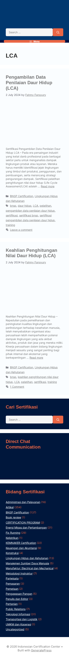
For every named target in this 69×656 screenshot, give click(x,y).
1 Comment (17, 386)
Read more (47, 186)
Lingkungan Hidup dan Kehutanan (27, 558)
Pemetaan (12, 588)
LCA (35, 205)
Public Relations (15, 609)
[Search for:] (29, 32)
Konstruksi (12, 553)
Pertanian (12, 603)
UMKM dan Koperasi (18, 624)
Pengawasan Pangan (19, 593)
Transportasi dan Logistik (21, 619)
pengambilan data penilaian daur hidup (30, 210)
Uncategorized (15, 629)
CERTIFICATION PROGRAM (23, 522)
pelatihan (45, 205)
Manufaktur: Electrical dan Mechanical (29, 568)
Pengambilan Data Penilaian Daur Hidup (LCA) (29, 82)
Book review (13, 517)
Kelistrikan (12, 537)
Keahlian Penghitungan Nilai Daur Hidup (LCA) (31, 253)
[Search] (58, 32)
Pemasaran (13, 583)
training (10, 225)
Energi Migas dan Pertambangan (26, 527)
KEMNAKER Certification (21, 542)
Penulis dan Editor (17, 599)
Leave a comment (21, 229)
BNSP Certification (21, 196)
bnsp (13, 205)
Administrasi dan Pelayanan (23, 502)
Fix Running (13, 532)
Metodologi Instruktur (19, 573)
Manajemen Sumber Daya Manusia (27, 563)
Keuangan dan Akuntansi (21, 548)
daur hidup (24, 205)
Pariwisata (12, 578)
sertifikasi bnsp (28, 215)
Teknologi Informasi (18, 614)
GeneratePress (41, 650)
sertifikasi (12, 215)
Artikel (10, 507)
